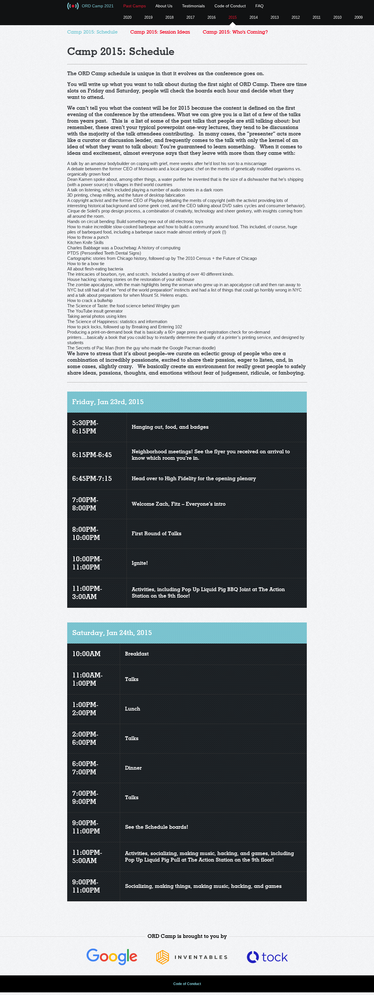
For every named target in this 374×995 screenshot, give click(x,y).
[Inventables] (192, 963)
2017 (190, 17)
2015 (232, 17)
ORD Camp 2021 (98, 6)
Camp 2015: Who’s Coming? (235, 32)
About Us (163, 6)
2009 (358, 17)
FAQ (259, 6)
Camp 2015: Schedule (92, 32)
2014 (254, 17)
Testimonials (193, 6)
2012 (296, 17)
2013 (275, 17)
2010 (337, 17)
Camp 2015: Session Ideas (160, 32)
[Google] (112, 964)
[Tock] (267, 961)
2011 (317, 17)
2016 (211, 17)
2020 (127, 17)
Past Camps (134, 6)
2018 (169, 17)
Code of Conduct (230, 6)
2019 (148, 17)
